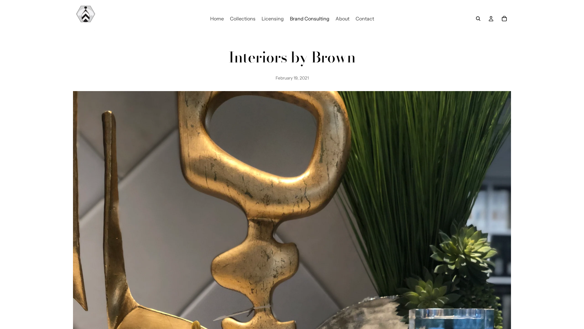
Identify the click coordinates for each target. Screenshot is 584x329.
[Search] (478, 18)
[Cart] (504, 18)
